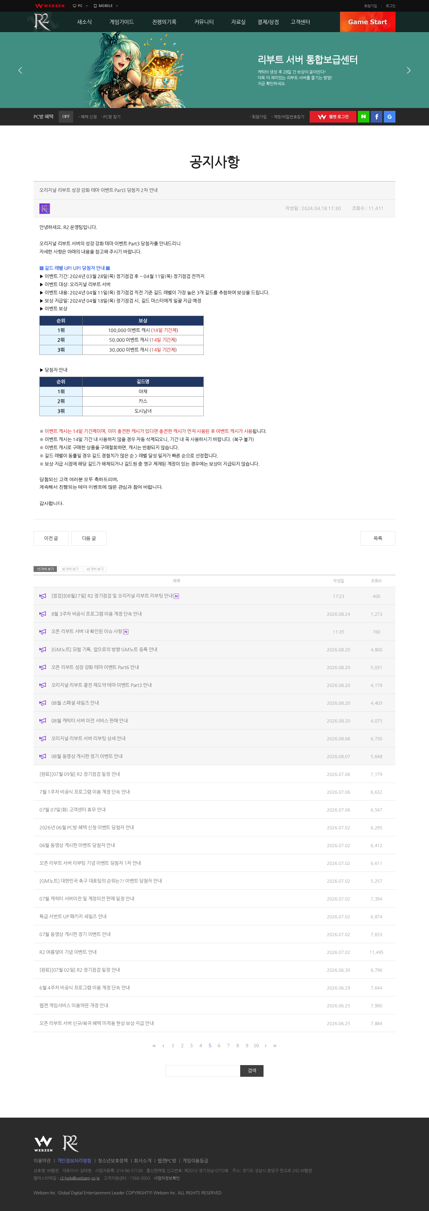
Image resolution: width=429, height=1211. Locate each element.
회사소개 (142, 1160)
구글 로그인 (389, 117)
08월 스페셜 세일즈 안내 (75, 702)
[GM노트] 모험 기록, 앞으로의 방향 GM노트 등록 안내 (104, 649)
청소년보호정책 (113, 1160)
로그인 (390, 6)
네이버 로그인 (363, 117)
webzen (49, 6)
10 (256, 1045)
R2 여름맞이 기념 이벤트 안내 (68, 952)
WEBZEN (43, 1143)
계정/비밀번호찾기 (288, 116)
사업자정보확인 (167, 1178)
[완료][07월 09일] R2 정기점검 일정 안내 (79, 773)
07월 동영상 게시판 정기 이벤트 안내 (75, 934)
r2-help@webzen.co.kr (80, 1178)
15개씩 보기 (45, 569)
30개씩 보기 (70, 569)
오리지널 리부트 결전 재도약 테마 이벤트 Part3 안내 (101, 684)
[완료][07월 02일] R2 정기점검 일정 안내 (79, 969)
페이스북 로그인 (376, 117)
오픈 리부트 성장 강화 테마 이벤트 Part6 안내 (95, 667)
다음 (409, 70)
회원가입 (370, 6)
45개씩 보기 (95, 569)
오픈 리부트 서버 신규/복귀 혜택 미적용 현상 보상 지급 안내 (96, 1023)
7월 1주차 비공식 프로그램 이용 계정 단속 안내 (84, 791)
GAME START (367, 22)
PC (80, 5)
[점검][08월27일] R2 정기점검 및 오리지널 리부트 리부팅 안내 (112, 595)
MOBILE (106, 5)
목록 (378, 538)
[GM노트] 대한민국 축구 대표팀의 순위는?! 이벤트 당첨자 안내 (100, 880)
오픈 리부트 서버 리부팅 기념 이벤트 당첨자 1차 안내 (90, 863)
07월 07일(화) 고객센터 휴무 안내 (72, 809)
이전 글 (51, 538)
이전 (20, 70)
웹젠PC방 (167, 1160)
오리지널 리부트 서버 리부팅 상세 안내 (88, 738)
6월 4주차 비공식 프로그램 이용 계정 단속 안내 (84, 987)
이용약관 (42, 1160)
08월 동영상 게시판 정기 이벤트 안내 (87, 756)
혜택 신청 (89, 116)
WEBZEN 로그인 (333, 117)
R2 (42, 22)
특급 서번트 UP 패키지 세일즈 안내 (73, 916)
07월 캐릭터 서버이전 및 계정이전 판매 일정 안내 (86, 898)
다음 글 (89, 538)
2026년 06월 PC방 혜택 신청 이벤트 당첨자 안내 (86, 827)
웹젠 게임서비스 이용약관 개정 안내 (73, 1005)
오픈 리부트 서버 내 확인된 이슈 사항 (87, 631)
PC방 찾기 (111, 116)
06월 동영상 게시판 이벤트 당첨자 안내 (77, 845)
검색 (252, 1070)
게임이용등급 (195, 1160)
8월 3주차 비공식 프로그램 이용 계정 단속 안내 (96, 613)
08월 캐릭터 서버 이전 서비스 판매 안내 (89, 720)
